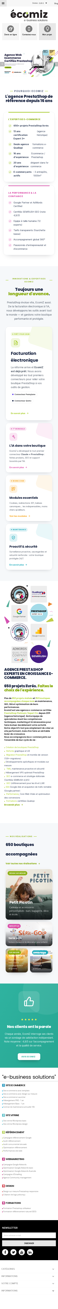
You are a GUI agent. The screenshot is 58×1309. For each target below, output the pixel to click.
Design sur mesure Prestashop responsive (20, 1191)
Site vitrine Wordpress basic (14, 1120)
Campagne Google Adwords (14, 1164)
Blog (56, 3)
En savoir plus (18, 413)
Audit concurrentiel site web (15, 1144)
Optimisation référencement (15, 1147)
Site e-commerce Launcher (14, 1097)
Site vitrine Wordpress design (15, 1124)
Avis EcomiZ (28, 1056)
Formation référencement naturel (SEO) (19, 1211)
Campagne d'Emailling (12, 1174)
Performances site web (12, 1150)
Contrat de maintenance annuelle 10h (19, 1107)
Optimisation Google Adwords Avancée (19, 1171)
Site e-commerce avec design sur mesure (20, 1094)
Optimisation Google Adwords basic (18, 1167)
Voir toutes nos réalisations (21, 863)
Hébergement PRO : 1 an (13, 1100)
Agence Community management (17, 1177)
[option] (29, 63)
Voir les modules (18, 516)
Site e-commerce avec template (16, 1090)
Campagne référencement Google (17, 1137)
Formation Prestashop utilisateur (17, 1208)
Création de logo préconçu (14, 1194)
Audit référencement (12, 1141)
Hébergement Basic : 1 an (13, 1103)
